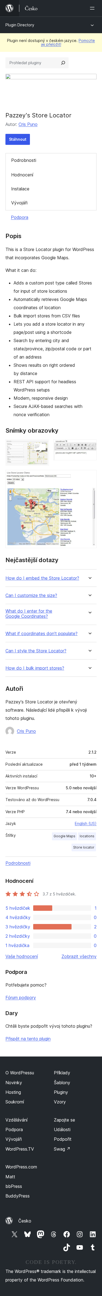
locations (87, 836)
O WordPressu (19, 1072)
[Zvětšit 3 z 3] (89, 477)
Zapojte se (64, 1120)
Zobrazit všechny (79, 956)
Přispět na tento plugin (28, 1038)
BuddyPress (17, 1196)
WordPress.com (21, 1167)
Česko (24, 1221)
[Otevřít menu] (93, 8)
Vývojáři (19, 202)
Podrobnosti (23, 160)
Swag (62, 1149)
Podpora (19, 217)
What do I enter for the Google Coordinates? (28, 613)
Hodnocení (22, 175)
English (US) (86, 823)
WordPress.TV (19, 1149)
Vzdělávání (16, 1120)
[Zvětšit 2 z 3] (89, 447)
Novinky (13, 1082)
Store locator (83, 847)
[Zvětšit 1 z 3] (41, 447)
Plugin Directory (19, 24)
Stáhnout (17, 139)
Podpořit (63, 1139)
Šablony (62, 1082)
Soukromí (14, 1102)
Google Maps (64, 836)
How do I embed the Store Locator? (42, 578)
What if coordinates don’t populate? (41, 633)
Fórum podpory (20, 997)
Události (62, 1129)
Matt (10, 1176)
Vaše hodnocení (21, 956)
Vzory (60, 1102)
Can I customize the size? (31, 595)
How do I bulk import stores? (34, 668)
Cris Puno (28, 124)
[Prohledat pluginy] (63, 62)
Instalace (20, 188)
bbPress (13, 1186)
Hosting (13, 1092)
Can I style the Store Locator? (35, 650)
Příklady (62, 1072)
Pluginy (61, 1092)
